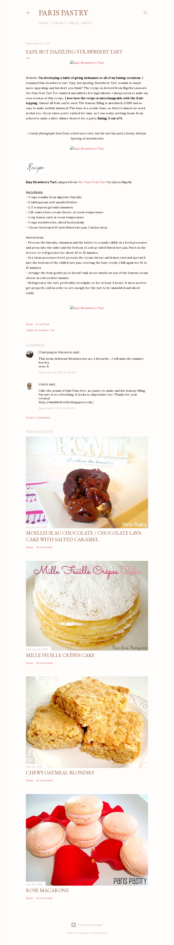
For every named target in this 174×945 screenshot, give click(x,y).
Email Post (42, 324)
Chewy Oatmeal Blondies (60, 772)
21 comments (44, 898)
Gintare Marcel (98, 932)
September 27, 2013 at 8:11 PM (57, 408)
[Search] (145, 12)
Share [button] (29, 324)
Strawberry (42, 330)
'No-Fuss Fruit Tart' (92, 182)
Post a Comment (38, 417)
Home (44, 23)
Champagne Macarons (55, 352)
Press (73, 23)
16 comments (44, 547)
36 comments (44, 663)
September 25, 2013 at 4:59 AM (57, 372)
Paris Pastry (63, 13)
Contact (58, 23)
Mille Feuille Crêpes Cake (60, 655)
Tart (52, 330)
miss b (43, 384)
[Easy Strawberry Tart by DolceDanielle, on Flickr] (87, 63)
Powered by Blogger (90, 924)
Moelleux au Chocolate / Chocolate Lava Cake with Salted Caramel (83, 536)
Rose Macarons (47, 890)
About (86, 23)
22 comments (44, 780)
